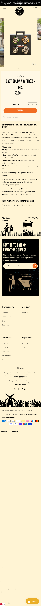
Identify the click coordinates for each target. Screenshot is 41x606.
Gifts (22, 76)
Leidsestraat (7, 352)
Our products (8, 307)
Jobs (24, 347)
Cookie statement (32, 415)
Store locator (7, 343)
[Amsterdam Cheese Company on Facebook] (18, 389)
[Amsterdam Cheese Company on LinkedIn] (25, 389)
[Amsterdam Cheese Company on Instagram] (15, 389)
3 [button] (21, 69)
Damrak (5, 347)
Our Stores (7, 338)
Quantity (15, 104)
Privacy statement (23, 415)
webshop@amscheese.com (20, 377)
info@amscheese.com (20, 385)
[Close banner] (39, 3)
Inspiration (27, 338)
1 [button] (18, 68)
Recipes (25, 343)
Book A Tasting (4, 431)
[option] (20, 42)
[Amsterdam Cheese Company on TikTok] (22, 389)
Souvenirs (5, 325)
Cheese (5, 313)
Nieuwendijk (6, 360)
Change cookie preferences (8, 418)
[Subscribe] (35, 265)
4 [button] (23, 69)
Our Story (26, 307)
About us (25, 313)
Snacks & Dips (7, 317)
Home (18, 76)
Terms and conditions (11, 414)
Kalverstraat (6, 356)
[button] (2, 604)
